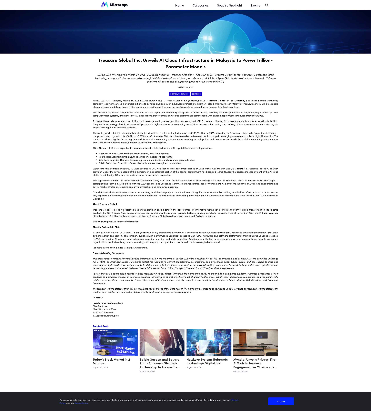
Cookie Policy (81, 402)
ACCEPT (281, 401)
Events (255, 5)
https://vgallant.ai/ (138, 247)
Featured (196, 94)
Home (179, 5)
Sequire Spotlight (229, 5)
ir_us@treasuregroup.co (106, 315)
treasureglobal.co (107, 221)
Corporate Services (179, 94)
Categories (200, 5)
